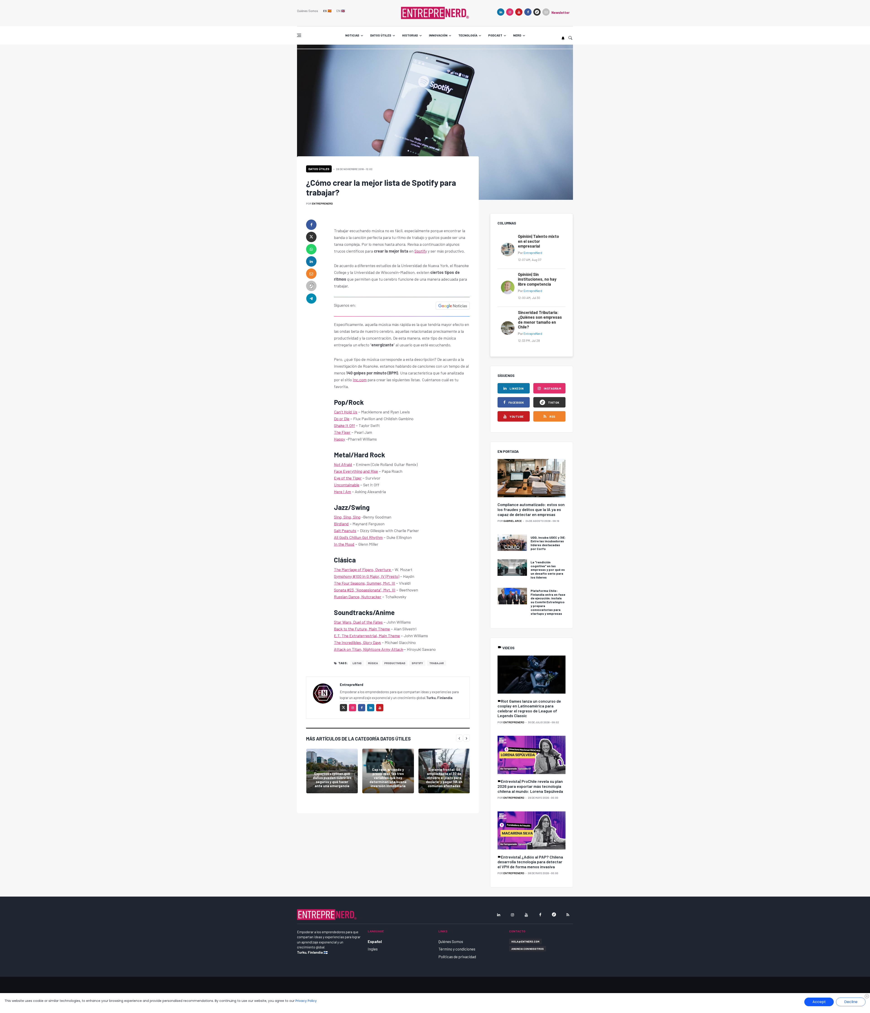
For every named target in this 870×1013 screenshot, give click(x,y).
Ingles (373, 949)
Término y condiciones (456, 949)
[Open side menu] (299, 35)
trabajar (436, 663)
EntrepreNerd (322, 203)
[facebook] (528, 12)
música (373, 663)
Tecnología (467, 35)
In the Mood (344, 544)
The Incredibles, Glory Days (357, 642)
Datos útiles (380, 35)
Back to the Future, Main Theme (362, 628)
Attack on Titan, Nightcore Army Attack (368, 649)
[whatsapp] (311, 249)
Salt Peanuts (345, 530)
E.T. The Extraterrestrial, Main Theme (367, 635)
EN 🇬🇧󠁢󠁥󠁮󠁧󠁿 (340, 11)
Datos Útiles (318, 169)
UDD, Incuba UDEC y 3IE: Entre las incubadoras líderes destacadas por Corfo (548, 543)
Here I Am (342, 491)
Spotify (420, 250)
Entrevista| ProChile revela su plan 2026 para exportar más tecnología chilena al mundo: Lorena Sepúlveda (530, 786)
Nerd (517, 35)
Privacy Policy (306, 1001)
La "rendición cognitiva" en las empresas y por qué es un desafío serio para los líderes (548, 569)
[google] (537, 12)
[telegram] (311, 298)
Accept (819, 1001)
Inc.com (360, 379)
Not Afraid (343, 464)
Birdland (341, 523)
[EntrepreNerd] (435, 12)
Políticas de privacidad (457, 956)
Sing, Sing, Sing (347, 516)
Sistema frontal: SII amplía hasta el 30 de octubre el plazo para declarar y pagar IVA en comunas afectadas (444, 777)
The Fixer (342, 432)
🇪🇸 (327, 11)
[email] (311, 273)
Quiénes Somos (307, 11)
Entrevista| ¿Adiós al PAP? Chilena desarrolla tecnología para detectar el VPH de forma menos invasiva (530, 861)
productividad (394, 663)
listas (357, 663)
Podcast (495, 35)
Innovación (438, 35)
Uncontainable (346, 484)
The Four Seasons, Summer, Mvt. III (364, 583)
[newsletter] (546, 12)
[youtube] (518, 12)
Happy (339, 439)
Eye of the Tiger (348, 477)
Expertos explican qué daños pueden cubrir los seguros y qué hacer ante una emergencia (332, 780)
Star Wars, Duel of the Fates (358, 622)
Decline (851, 1001)
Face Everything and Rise (356, 471)
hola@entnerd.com (525, 941)
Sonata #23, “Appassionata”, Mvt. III (364, 589)
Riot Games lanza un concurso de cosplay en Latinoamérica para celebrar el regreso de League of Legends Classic (529, 708)
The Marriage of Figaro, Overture (363, 569)
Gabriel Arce (512, 520)
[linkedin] (500, 12)
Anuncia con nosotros (527, 948)
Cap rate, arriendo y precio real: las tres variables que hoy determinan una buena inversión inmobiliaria (388, 777)
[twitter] (311, 237)
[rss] (568, 914)
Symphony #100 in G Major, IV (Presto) (366, 576)
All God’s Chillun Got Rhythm (358, 537)
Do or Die (341, 418)
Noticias (352, 35)
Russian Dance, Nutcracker (357, 596)
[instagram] (509, 12)
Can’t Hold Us (345, 411)
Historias (410, 35)
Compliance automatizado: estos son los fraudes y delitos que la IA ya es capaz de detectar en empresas (531, 509)
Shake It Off (344, 425)
